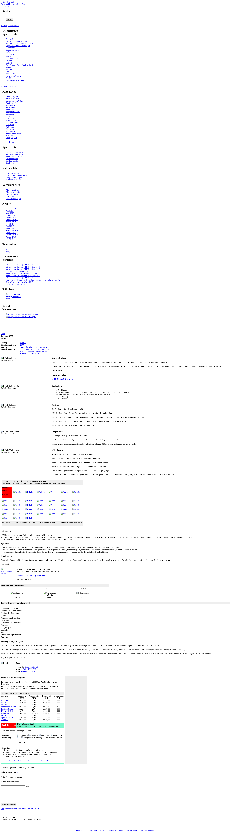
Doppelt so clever (12, 50)
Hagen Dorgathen (26, 347)
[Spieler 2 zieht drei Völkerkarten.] (5, 501)
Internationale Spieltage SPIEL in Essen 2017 (23, 265)
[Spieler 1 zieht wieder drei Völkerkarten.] (5, 505)
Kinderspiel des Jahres (14, 157)
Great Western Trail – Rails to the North (21, 65)
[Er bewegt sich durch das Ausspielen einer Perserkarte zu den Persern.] (17, 501)
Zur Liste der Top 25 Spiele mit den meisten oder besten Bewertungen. (30, 761)
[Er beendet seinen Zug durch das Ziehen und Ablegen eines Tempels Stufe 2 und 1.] (41, 509)
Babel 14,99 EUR (28, 671)
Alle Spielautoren (12, 190)
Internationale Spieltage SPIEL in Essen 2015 (23, 269)
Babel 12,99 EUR (30, 669)
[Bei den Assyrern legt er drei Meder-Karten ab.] (17, 514)
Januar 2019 (10, 228)
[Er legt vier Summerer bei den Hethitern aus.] (64, 509)
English (9, 249)
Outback (9, 63)
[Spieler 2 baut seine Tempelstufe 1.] (52, 501)
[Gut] (19, 737)
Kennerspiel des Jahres (14, 154)
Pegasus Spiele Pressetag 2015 (17, 271)
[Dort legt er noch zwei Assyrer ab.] (5, 518)
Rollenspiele (10, 131)
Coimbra (9, 61)
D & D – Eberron (12, 173)
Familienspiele (11, 103)
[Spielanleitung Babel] (7, 573)
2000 (22, 345)
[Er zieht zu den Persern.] (76, 514)
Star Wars (9, 135)
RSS (5, 6)
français (9, 251)
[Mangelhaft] (33, 735)
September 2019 (12, 220)
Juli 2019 (9, 224)
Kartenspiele (10, 107)
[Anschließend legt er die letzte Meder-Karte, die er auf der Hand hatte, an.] (29, 509)
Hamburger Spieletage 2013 (16, 284)
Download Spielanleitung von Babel (31, 575)
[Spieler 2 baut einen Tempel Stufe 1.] (17, 509)
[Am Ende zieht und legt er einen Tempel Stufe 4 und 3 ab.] (52, 514)
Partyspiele (10, 127)
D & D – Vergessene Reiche (16, 175)
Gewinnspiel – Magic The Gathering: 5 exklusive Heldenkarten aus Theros (34, 280)
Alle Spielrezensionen (14, 192)
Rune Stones (10, 48)
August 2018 (11, 237)
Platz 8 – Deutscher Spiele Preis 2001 (34, 351)
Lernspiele (10, 116)
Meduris (9, 67)
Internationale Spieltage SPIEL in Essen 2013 (23, 278)
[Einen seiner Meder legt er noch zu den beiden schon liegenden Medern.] (52, 505)
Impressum (80, 830)
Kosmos (23, 343)
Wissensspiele (11, 140)
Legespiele (10, 114)
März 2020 (10, 213)
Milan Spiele (6, 713)
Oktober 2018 (11, 233)
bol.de (3, 702)
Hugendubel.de (7, 709)
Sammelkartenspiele (13, 133)
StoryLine (9, 72)
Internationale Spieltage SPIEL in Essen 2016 (23, 267)
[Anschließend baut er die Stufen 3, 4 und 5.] (17, 518)
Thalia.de (4, 720)
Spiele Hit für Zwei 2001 (29, 353)
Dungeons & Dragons (14, 178)
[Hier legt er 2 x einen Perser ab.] (52, 492)
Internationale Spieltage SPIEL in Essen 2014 (23, 276)
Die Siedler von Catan (14, 101)
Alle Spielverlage (12, 194)
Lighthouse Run (12, 59)
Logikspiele (10, 118)
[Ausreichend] (45, 735)
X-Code (9, 52)
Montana (9, 69)
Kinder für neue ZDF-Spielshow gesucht (21, 273)
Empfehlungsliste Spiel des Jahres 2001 (35, 349)
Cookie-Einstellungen (116, 830)
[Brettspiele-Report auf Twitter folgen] (21, 317)
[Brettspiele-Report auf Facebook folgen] (22, 314)
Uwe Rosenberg (41, 347)
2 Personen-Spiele (12, 99)
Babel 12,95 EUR (62, 378)
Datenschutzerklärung (96, 830)
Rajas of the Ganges (13, 76)
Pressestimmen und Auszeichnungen (141, 830)
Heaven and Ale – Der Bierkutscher (19, 43)
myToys (4, 715)
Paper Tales (10, 74)
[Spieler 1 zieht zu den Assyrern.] (5, 514)
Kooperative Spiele (13, 112)
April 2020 (10, 211)
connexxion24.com (8, 707)
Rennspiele (10, 129)
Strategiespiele (11, 138)
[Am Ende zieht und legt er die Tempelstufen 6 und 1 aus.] (29, 518)
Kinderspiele (10, 110)
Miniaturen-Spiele (12, 123)
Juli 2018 (9, 239)
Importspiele (10, 105)
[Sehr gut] (25, 737)
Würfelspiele (10, 142)
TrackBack (34, 809)
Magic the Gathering (13, 120)
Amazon (4, 700)
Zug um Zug (10, 39)
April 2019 (10, 226)
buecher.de (5, 705)
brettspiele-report (13, 3)
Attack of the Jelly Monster (16, 80)
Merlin (8, 56)
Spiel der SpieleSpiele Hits (12, 162)
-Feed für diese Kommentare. (14, 809)
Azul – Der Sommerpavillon (16, 41)
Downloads (10, 196)
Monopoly (10, 125)
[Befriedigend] (56, 735)
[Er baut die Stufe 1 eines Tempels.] (29, 514)
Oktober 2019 (11, 217)
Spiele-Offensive (7, 718)
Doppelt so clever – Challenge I (18, 46)
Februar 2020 (11, 215)
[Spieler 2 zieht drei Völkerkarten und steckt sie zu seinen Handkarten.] (41, 505)
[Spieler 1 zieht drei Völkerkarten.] (52, 509)
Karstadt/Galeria (7, 711)
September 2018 (12, 235)
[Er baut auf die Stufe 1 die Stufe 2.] (41, 514)
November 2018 (12, 230)
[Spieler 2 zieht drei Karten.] (64, 514)
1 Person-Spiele (12, 97)
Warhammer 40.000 (13, 180)
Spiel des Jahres (12, 159)
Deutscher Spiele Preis (14, 152)
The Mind (9, 78)
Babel (3, 334)
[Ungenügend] (22, 735)
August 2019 (11, 222)
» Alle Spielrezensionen (10, 26)
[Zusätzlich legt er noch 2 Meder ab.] (41, 501)
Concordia (10, 54)
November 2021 (12, 209)
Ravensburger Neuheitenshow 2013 (19, 282)
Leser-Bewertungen (13, 199)
